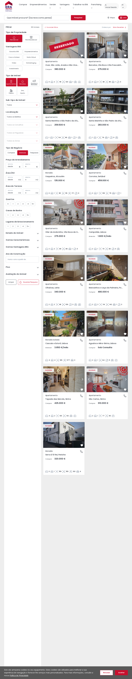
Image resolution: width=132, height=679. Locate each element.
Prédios (11, 93)
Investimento (14, 69)
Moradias (22, 84)
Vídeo (14, 63)
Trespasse (34, 153)
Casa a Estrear (14, 57)
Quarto (22, 93)
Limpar (11, 282)
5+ (33, 204)
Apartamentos (11, 84)
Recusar (106, 673)
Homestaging (31, 63)
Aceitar (121, 673)
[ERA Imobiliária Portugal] (8, 6)
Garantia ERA (14, 51)
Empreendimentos (31, 51)
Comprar (11, 153)
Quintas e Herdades (34, 84)
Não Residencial (31, 40)
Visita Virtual (31, 57)
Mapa (112, 18)
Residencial (14, 40)
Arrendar (22, 153)
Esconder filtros (52, 27)
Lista (124, 18)
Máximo (27, 164)
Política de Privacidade (19, 675)
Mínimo (10, 164)
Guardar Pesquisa (30, 282)
